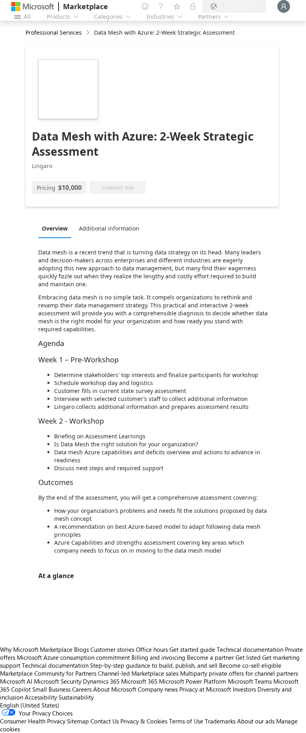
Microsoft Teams (250, 681)
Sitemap (78, 721)
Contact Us (104, 721)
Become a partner (210, 657)
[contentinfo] (89, 33)
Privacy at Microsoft (205, 689)
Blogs (81, 649)
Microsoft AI (16, 681)
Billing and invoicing (158, 657)
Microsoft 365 (139, 681)
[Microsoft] (32, 6)
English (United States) (29, 705)
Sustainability (76, 697)
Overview (55, 228)
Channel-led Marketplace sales (138, 673)
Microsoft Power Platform (192, 681)
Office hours (152, 649)
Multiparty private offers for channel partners (239, 673)
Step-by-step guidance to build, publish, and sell (154, 665)
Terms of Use (186, 721)
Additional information (109, 228)
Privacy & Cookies (143, 721)
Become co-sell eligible (250, 665)
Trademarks (220, 721)
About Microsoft (114, 689)
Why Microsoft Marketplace (36, 649)
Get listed (248, 657)
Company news (158, 689)
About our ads (256, 721)
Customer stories (112, 649)
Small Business (51, 689)
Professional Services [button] (54, 32)
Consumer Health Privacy (32, 721)
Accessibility (41, 697)
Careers (82, 689)
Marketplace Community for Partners (48, 673)
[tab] (56, 228)
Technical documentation (250, 649)
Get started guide (192, 649)
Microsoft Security (57, 681)
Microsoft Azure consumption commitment (74, 657)
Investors (244, 689)
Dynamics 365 (101, 681)
